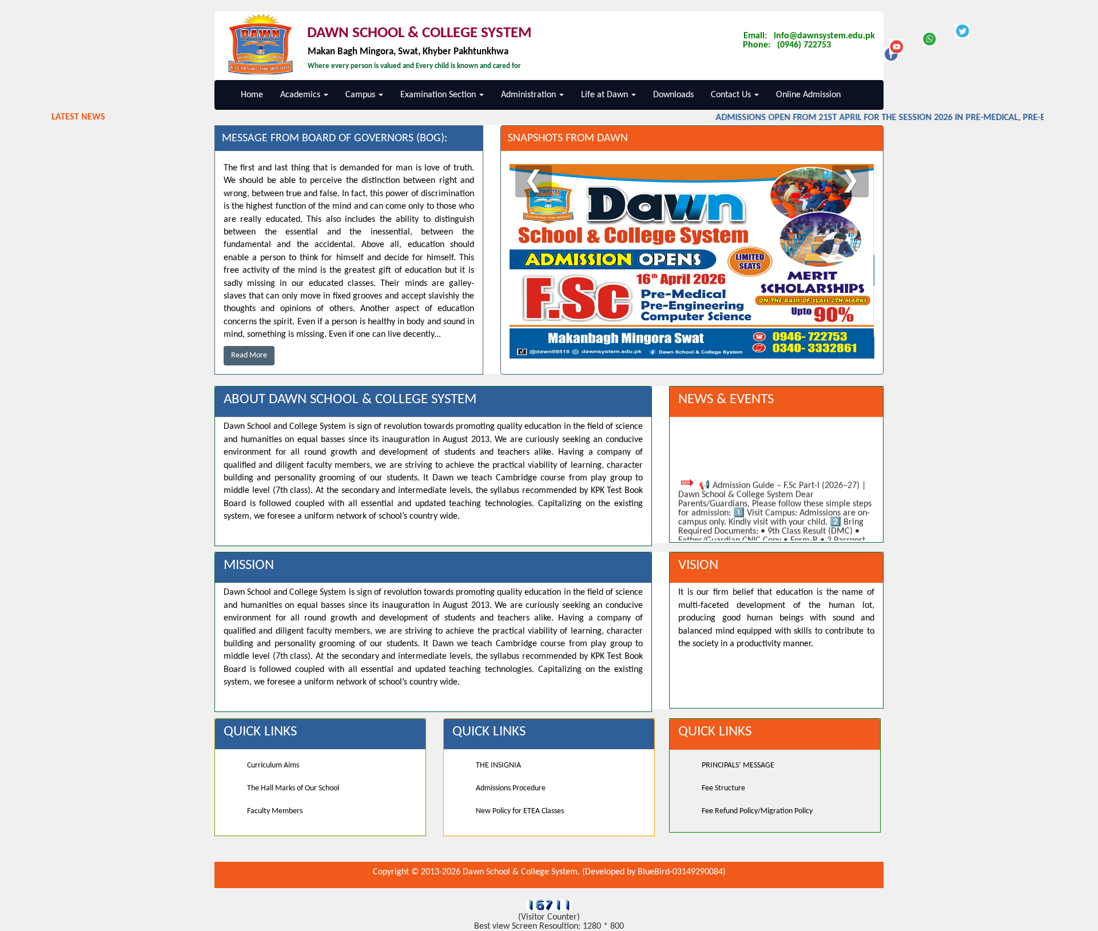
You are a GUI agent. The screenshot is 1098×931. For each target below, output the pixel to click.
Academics (301, 95)
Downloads (673, 95)
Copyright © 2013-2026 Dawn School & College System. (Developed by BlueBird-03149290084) (549, 872)
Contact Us (732, 95)
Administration (529, 95)
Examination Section (439, 95)
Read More (249, 355)
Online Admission (808, 95)
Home (252, 95)
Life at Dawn (605, 95)
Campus (361, 95)
